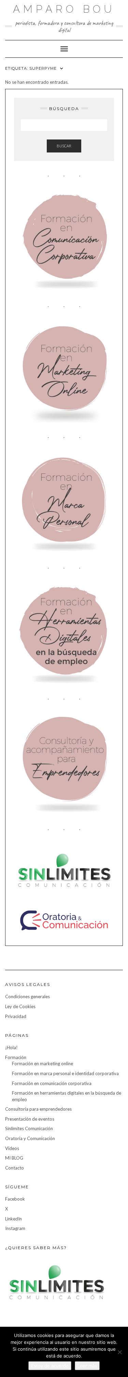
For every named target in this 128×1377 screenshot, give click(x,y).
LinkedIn (13, 1218)
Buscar (64, 146)
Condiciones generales (27, 996)
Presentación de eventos (29, 1119)
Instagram (15, 1228)
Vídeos (12, 1148)
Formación (15, 1057)
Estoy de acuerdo (50, 1365)
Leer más (87, 1365)
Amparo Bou (64, 9)
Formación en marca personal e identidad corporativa (65, 1073)
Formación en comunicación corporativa (51, 1083)
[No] (119, 1352)
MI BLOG (14, 1158)
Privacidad (15, 1016)
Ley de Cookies (20, 1006)
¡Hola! (11, 1047)
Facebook (15, 1199)
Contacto (14, 1168)
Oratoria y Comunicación (30, 1138)
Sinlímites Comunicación (29, 1128)
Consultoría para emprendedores (38, 1109)
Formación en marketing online (42, 1063)
